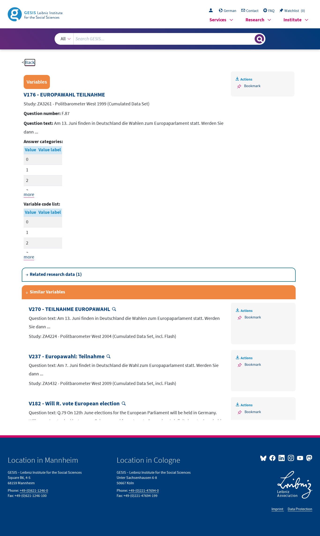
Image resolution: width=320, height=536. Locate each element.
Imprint (278, 509)
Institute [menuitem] (292, 20)
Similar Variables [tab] (47, 292)
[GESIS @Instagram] (291, 458)
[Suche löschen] (251, 38)
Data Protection (300, 509)
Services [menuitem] (217, 20)
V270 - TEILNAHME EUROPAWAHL (69, 309)
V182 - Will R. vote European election (74, 404)
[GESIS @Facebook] (272, 458)
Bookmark (252, 86)
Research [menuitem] (255, 20)
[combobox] (160, 38)
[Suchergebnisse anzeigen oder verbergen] (259, 39)
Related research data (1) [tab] (56, 274)
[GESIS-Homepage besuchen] (35, 14)
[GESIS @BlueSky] (264, 458)
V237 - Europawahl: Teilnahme (66, 357)
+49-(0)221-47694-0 (144, 490)
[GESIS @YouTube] (300, 458)
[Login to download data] (212, 10)
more (29, 195)
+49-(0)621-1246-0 (34, 490)
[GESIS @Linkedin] (282, 458)
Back (30, 62)
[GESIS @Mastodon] (308, 458)
